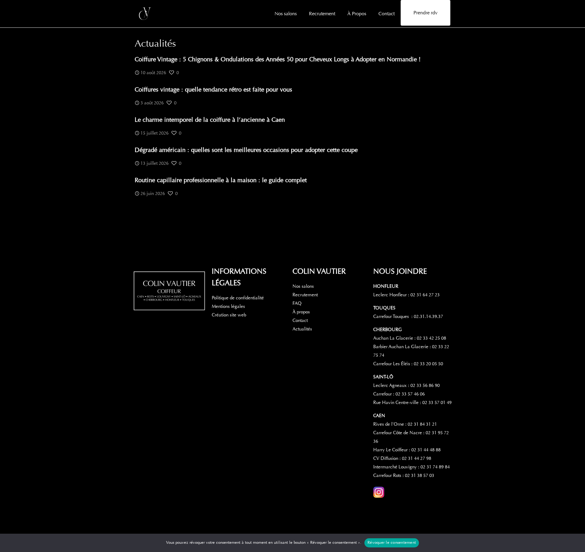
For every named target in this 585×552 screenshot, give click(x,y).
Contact (300, 320)
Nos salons (303, 286)
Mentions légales (228, 306)
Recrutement (305, 295)
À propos (301, 312)
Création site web (229, 315)
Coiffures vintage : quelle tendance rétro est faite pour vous (213, 89)
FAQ (297, 303)
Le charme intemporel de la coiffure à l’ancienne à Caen (210, 119)
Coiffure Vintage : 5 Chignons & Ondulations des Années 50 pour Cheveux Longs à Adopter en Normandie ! (278, 59)
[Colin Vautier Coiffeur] (146, 13)
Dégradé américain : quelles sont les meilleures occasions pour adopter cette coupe (247, 149)
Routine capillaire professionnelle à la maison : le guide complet (221, 180)
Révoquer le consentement (391, 542)
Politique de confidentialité (238, 298)
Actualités (302, 329)
